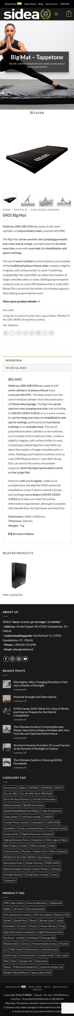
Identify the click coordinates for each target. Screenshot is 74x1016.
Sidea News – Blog (33, 3)
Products (20, 209)
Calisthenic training (30, 816)
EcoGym (22, 926)
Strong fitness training (33, 319)
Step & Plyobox (41, 868)
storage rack (25, 961)
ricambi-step (10, 955)
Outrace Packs (11, 851)
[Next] (65, 156)
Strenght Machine (13, 874)
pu (5, 949)
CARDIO (48, 816)
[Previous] (8, 156)
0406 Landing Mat (13, 594)
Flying (62, 926)
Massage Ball (48, 937)
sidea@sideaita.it (22, 649)
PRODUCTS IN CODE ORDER (19, 857)
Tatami (54, 874)
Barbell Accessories (33, 805)
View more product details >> (21, 301)
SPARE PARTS (52, 863)
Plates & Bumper (58, 851)
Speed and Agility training (17, 868)
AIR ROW (47, 787)
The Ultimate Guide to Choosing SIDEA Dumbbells (37, 761)
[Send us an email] (19, 659)
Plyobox (64, 943)
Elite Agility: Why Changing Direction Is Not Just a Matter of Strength (40, 683)
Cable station (10, 816)
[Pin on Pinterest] (32, 333)
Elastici (33, 926)
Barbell (7, 920)
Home (6, 209)
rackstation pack (49, 949)
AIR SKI (59, 787)
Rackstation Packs (13, 863)
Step (13, 961)
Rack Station (44, 857)
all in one (18, 908)
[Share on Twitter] (19, 333)
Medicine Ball (10, 943)
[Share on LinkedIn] (38, 333)
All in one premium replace (17, 914)
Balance (59, 914)
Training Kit (10, 880)
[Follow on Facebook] (6, 659)
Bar (68, 914)
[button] (56, 14)
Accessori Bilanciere (36, 903)
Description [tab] (14, 360)
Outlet (51, 845)
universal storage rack (51, 966)
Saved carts (52, 3)
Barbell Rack (20, 920)
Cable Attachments (51, 810)
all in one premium (35, 908)
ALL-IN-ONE (10, 793)
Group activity (11, 834)
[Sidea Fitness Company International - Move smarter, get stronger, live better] (27, 14)
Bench (33, 920)
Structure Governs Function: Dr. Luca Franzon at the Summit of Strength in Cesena (41, 746)
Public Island (16, 949)
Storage (56, 868)
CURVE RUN (52, 822)
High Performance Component (37, 834)
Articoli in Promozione (44, 799)
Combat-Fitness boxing (16, 822)
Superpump (41, 961)
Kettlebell (33, 937)
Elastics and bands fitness (31, 828)
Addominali (56, 903)
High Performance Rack (50, 932)
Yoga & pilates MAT (41, 972)
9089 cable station (13, 903)
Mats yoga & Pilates (46, 315)
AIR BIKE (34, 787)
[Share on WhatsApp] (6, 333)
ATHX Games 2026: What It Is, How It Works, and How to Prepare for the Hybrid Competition (41, 712)
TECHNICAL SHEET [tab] (16, 368)
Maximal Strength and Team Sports (34, 696)
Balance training (12, 805)
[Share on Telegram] (51, 333)
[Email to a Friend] (25, 333)
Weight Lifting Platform (16, 972)
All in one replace (43, 914)
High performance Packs (16, 840)
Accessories (10, 787)
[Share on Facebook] (12, 333)
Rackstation (32, 949)
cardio (60, 920)
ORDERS (64, 3)
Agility (22, 787)
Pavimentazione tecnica (44, 943)
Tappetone (12, 325)
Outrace (25, 943)
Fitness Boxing (48, 926)
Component (37, 822)
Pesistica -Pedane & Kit (34, 851)
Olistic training (37, 845)
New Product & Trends (15, 845)
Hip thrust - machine (14, 937)
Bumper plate (47, 920)
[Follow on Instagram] (12, 659)
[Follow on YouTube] (25, 659)
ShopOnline (10, 3)
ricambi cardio (27, 955)
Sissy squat (62, 955)
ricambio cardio (45, 955)
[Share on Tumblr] (45, 333)
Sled (6, 961)
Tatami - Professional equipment (20, 966)
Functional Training (45, 209)
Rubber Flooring (34, 863)
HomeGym (37, 840)
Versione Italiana (23, 533)
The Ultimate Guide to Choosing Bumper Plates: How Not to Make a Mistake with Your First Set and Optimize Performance (41, 730)
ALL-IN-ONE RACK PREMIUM (36, 793)
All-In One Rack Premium (17, 799)
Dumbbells (9, 828)
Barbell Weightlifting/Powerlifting (21, 810)
